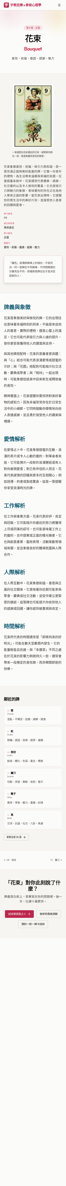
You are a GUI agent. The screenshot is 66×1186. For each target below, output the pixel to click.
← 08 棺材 (10, 859)
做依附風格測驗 (49, 914)
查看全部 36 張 (14, 837)
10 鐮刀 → (56, 859)
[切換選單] (59, 5)
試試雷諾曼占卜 (17, 914)
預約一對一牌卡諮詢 (33, 924)
